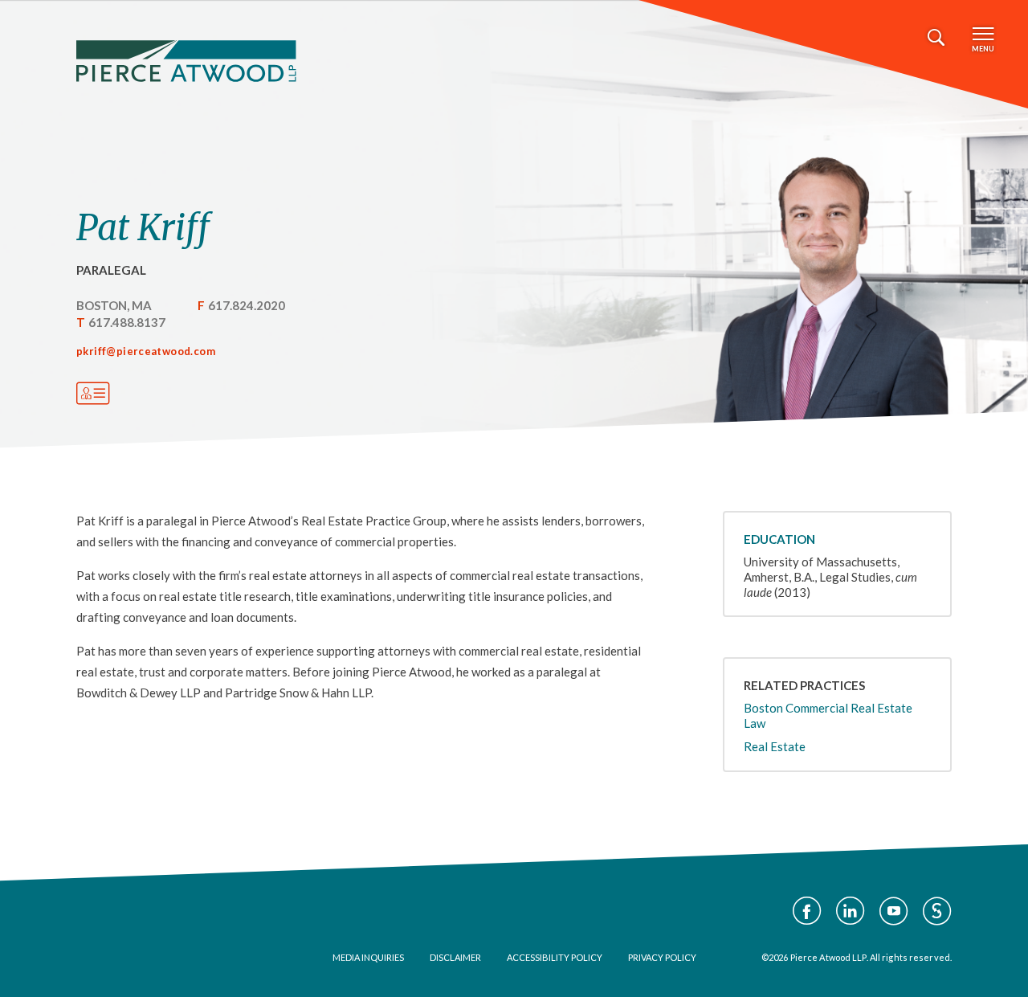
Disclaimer (455, 957)
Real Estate (775, 746)
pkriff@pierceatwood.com (145, 351)
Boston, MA (114, 305)
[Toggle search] (936, 38)
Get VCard (92, 393)
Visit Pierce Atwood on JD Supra (937, 911)
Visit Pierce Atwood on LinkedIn (850, 911)
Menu (983, 48)
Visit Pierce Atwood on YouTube (893, 911)
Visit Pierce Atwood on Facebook (807, 911)
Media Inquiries (368, 957)
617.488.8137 (126, 322)
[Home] (186, 61)
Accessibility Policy (554, 957)
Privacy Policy (662, 957)
